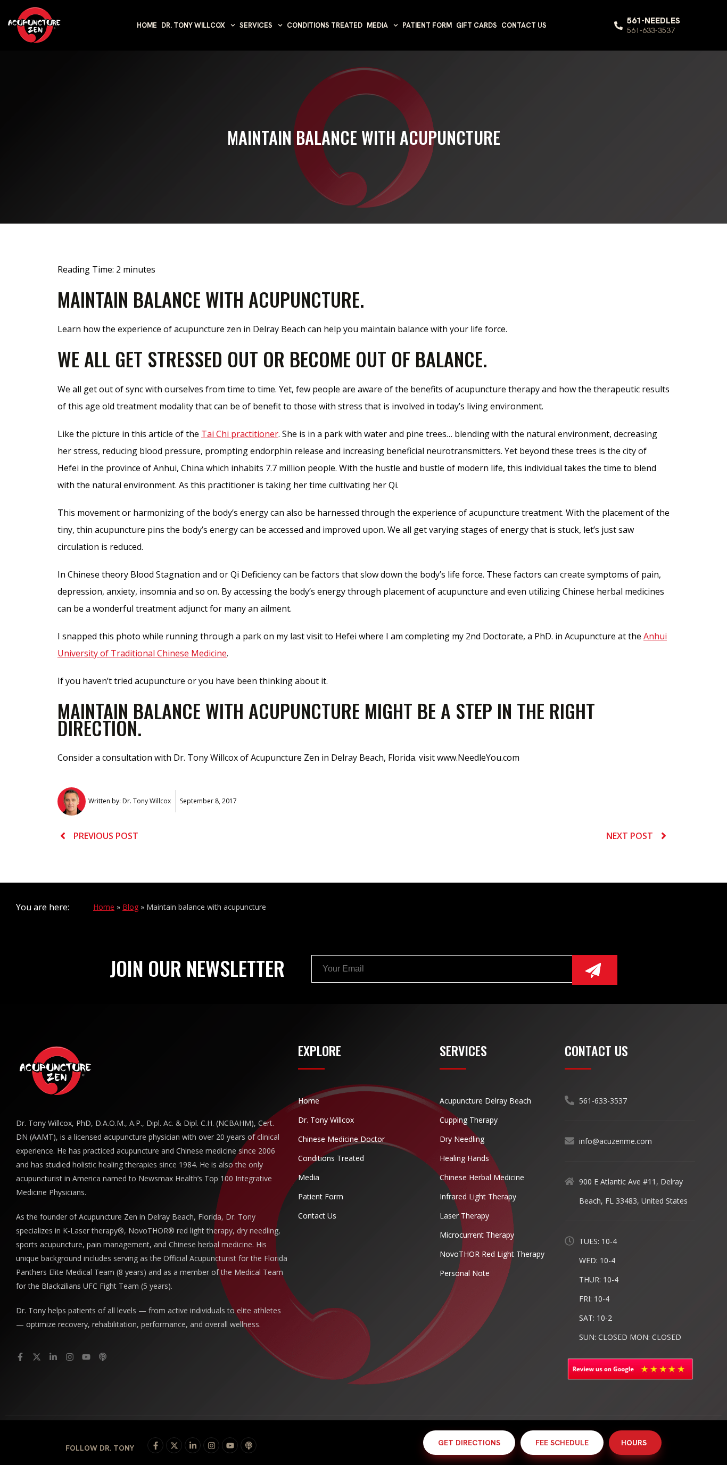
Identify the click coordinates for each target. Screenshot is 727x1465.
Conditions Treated (324, 25)
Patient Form (427, 25)
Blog (130, 907)
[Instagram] (211, 1445)
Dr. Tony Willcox (193, 25)
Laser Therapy (464, 1216)
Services (255, 25)
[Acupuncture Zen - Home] (34, 25)
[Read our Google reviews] (630, 1369)
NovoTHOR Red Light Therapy (492, 1254)
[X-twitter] (174, 1445)
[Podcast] (249, 1445)
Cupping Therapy (469, 1120)
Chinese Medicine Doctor (341, 1139)
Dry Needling (462, 1139)
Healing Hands (464, 1158)
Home (147, 25)
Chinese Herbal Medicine (482, 1177)
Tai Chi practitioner (239, 434)
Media (377, 25)
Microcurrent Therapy (477, 1235)
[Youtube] (230, 1445)
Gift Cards (476, 25)
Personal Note (465, 1273)
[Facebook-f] (155, 1445)
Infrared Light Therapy (478, 1196)
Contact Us (524, 25)
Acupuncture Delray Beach (485, 1101)
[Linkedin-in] (193, 1445)
